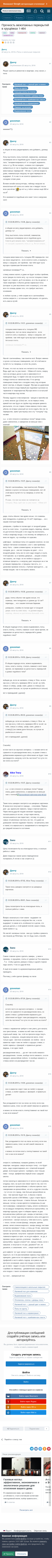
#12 (49, 871)
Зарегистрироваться (26, 1364)
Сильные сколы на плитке (24, 92)
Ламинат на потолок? (23, 107)
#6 (50, 472)
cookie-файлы (20, 1538)
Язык (7, 1530)
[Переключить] (6, 222)
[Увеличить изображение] (26, 443)
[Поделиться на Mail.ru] (40, 1449)
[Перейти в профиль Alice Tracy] (5, 774)
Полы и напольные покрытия (28, 52)
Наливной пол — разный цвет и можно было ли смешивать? (30, 84)
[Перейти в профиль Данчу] (5, 64)
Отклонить (21, 1553)
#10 (49, 774)
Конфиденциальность (22, 1530)
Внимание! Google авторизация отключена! (24, 3)
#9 (50, 706)
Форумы (19, 17)
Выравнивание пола (22, 111)
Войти (26, 1381)
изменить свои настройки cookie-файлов (24, 1542)
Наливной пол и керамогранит (26, 103)
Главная (7, 17)
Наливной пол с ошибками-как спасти (29, 99)
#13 (49, 949)
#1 (50, 63)
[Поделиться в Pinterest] (49, 1449)
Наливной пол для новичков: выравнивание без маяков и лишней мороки (29, 1291)
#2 (50, 122)
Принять (9, 1553)
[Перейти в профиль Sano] (5, 841)
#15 (49, 1074)
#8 (50, 648)
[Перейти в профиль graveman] (5, 122)
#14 (49, 989)
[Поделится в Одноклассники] (44, 1449)
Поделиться (14, 1428)
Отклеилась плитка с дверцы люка (28, 95)
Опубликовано (22, 65)
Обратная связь (40, 1530)
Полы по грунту (20, 88)
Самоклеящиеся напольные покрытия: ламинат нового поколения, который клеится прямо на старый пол (30, 1287)
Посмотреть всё (26, 1510)
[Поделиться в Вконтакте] (36, 1449)
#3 (50, 142)
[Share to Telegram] (32, 1449)
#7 (50, 582)
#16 (49, 1126)
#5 (50, 314)
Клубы (40, 17)
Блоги (30, 17)
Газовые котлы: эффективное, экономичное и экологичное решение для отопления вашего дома (21, 1484)
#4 (50, 213)
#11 (49, 841)
